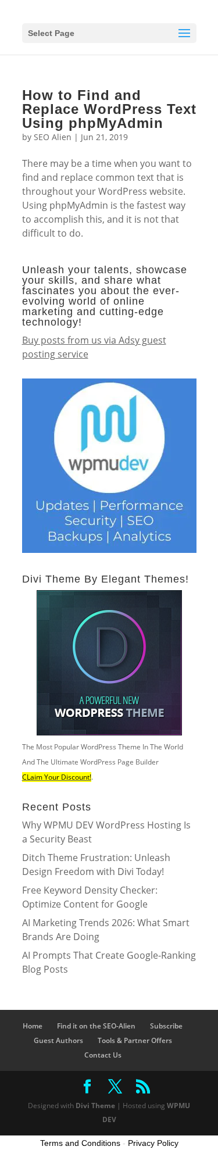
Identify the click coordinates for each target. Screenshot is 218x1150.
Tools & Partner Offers (135, 1040)
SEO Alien (53, 136)
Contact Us (102, 1055)
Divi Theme (95, 1105)
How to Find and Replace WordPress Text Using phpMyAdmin (109, 109)
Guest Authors (58, 1040)
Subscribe (166, 1026)
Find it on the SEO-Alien (96, 1026)
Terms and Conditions (80, 1143)
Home (32, 1026)
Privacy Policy (153, 1143)
